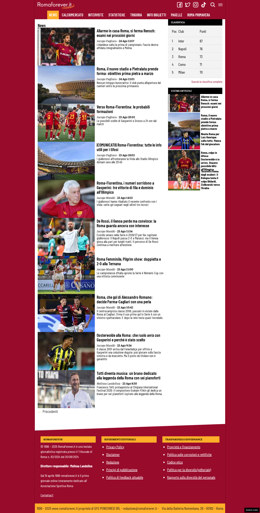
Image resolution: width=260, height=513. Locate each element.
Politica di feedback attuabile (124, 477)
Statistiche (116, 15)
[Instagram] (196, 5)
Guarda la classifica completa (206, 81)
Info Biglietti (156, 15)
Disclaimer (113, 454)
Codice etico (175, 462)
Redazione (112, 462)
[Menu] (221, 5)
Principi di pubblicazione (121, 469)
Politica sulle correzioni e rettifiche (189, 454)
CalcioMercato (72, 15)
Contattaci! (47, 495)
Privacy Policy (115, 446)
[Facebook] (180, 5)
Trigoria (136, 15)
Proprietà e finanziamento (183, 446)
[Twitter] (188, 5)
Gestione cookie (252, 510)
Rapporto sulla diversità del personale (191, 477)
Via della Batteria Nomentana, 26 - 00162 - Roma (192, 508)
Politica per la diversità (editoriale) (189, 469)
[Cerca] (213, 5)
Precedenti (48, 411)
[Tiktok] (204, 5)
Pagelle (176, 15)
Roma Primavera (198, 15)
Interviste (96, 15)
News (53, 15)
